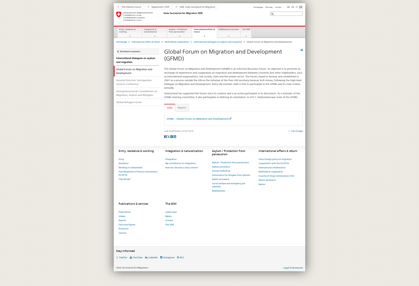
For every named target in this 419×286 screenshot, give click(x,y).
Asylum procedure (221, 166)
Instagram (169, 257)
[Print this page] (302, 50)
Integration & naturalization (150, 30)
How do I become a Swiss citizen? (181, 167)
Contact (278, 7)
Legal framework (293, 267)
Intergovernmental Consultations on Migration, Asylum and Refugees (136, 93)
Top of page (297, 131)
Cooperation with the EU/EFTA (274, 163)
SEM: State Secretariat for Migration (197, 7)
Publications (125, 212)
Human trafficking (221, 170)
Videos (122, 216)
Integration (171, 159)
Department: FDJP (160, 7)
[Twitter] (168, 136)
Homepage (258, 7)
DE (288, 7)
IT (297, 7)
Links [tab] (170, 107)
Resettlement (218, 190)
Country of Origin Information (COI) (276, 176)
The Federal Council (131, 7)
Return (262, 184)
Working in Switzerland (130, 167)
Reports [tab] (182, 107)
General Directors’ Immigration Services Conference (134, 82)
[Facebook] (165, 136)
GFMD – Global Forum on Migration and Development (197, 118)
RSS (182, 257)
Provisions (123, 228)
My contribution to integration (180, 163)
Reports (122, 220)
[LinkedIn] (174, 136)
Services (122, 233)
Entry (121, 159)
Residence (123, 163)
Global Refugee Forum (129, 102)
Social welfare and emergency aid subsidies (228, 185)
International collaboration (272, 167)
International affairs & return (204, 31)
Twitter (123, 257)
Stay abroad (124, 179)
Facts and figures (127, 224)
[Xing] (171, 136)
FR (292, 7)
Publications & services (229, 29)
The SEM (246, 29)
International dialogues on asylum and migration (218, 41)
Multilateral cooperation (177, 41)
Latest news (171, 212)
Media (168, 216)
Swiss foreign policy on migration (275, 159)
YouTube (138, 257)
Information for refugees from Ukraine (231, 175)
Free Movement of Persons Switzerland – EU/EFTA (139, 173)
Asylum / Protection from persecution (178, 30)
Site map (269, 7)
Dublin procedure (220, 179)
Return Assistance (267, 180)
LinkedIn (153, 257)
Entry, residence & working (127, 30)
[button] (273, 14)
